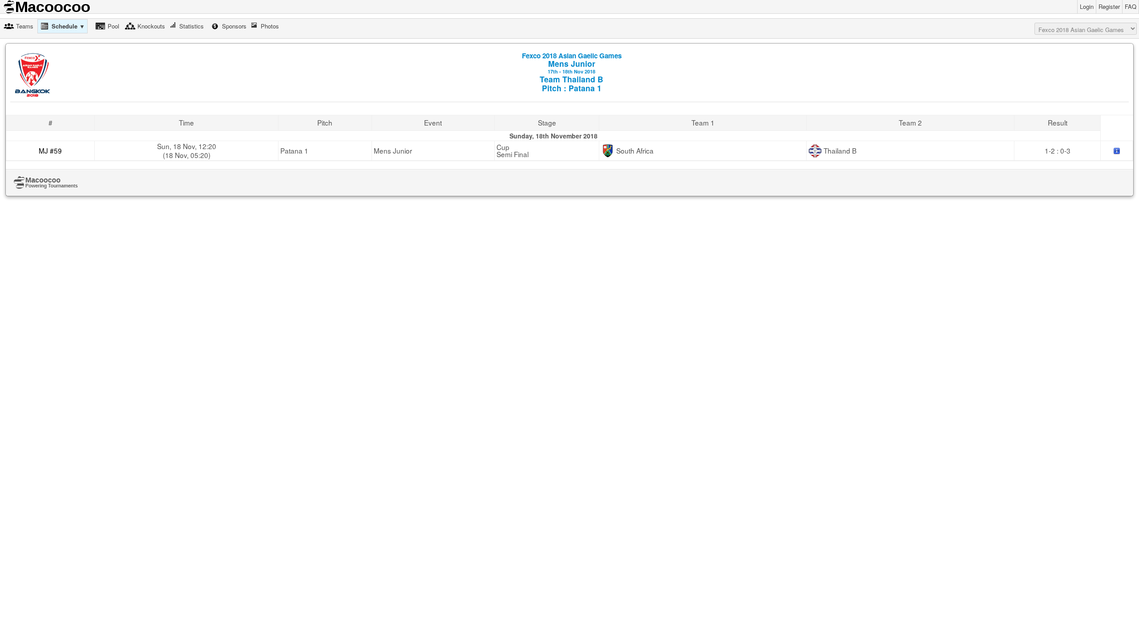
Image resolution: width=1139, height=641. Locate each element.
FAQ (1130, 6)
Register (1109, 6)
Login (1087, 6)
